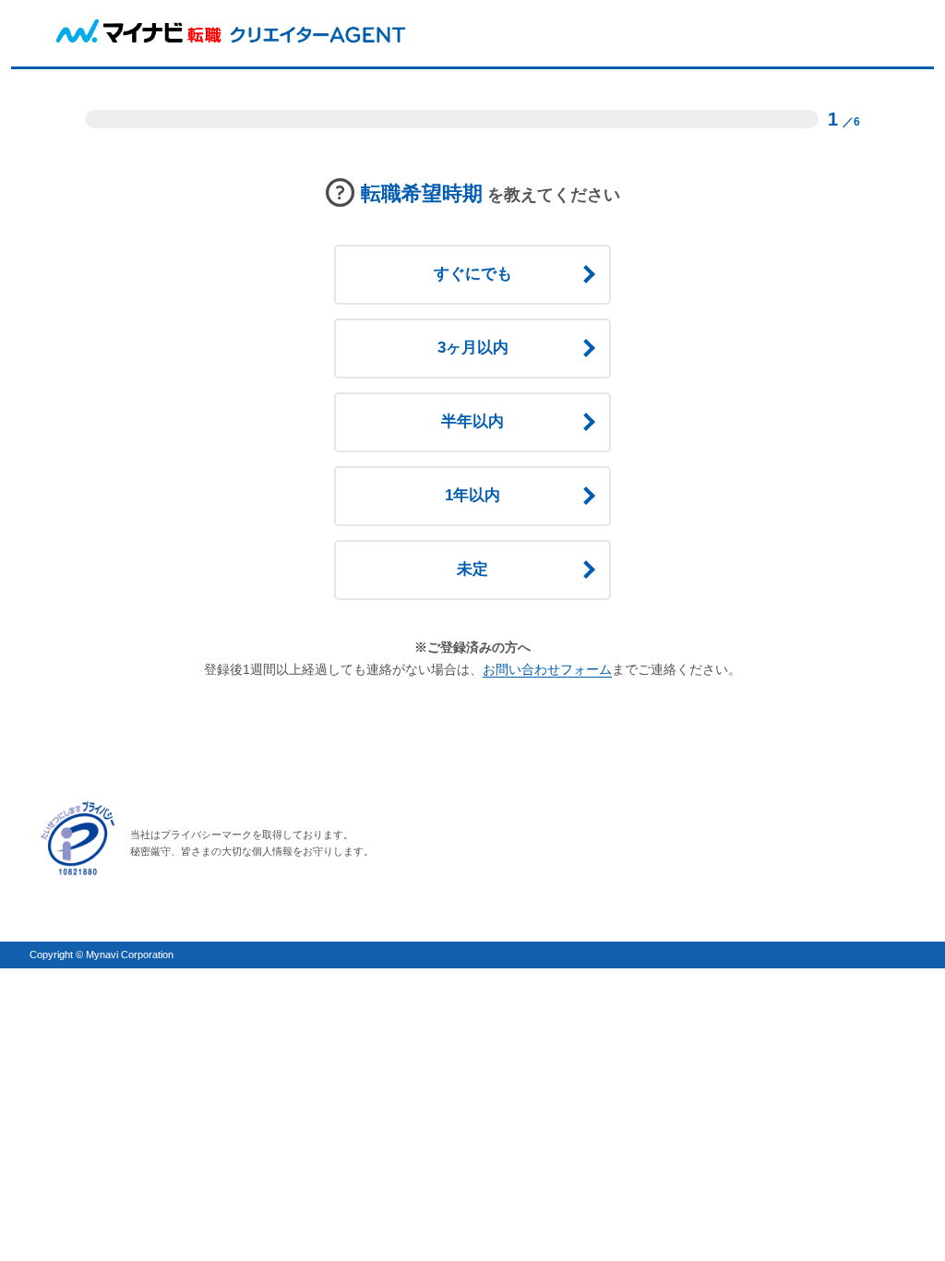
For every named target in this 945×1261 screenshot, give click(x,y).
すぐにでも (473, 273)
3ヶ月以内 (472, 347)
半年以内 (472, 421)
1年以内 (472, 495)
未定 (472, 569)
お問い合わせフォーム (547, 669)
